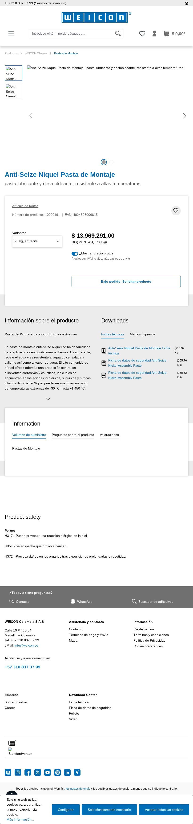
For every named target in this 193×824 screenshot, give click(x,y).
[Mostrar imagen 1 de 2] (104, 162)
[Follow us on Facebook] (29, 772)
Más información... (20, 819)
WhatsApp (84, 601)
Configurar (66, 810)
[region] (96, 116)
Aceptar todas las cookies (164, 810)
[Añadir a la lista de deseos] (176, 210)
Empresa (12, 695)
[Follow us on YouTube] (49, 772)
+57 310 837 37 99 (22, 667)
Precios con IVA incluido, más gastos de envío (101, 258)
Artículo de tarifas (25, 206)
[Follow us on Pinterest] (59, 772)
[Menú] (11, 33)
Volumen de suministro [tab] (29, 435)
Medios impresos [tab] (142, 334)
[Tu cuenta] (154, 33)
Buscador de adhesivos (155, 601)
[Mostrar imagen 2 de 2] (111, 162)
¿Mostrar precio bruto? (96, 253)
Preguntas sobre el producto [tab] (73, 435)
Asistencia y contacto (86, 622)
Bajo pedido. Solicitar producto (126, 281)
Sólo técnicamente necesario (109, 810)
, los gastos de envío (77, 788)
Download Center (83, 695)
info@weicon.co (26, 645)
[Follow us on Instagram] (19, 772)
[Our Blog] (10, 772)
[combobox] (71, 33)
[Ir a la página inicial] (96, 17)
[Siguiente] (184, 116)
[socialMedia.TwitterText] (39, 772)
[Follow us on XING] (77, 772)
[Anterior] (30, 116)
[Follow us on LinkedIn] (69, 772)
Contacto (22, 601)
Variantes (19, 233)
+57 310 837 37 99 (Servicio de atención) (35, 3)
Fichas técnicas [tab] (112, 334)
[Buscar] (118, 33)
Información (143, 622)
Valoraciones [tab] (109, 435)
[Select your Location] (186, 3)
